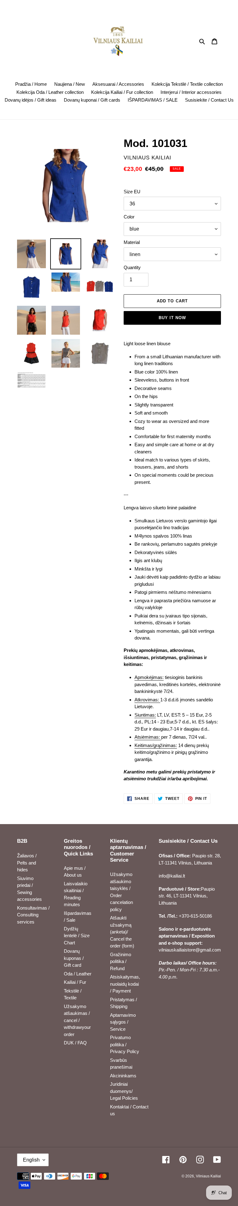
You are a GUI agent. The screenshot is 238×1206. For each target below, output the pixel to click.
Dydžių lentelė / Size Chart (77, 935)
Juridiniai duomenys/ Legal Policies (124, 1091)
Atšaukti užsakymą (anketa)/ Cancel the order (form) (122, 931)
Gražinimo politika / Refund (120, 961)
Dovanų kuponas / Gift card (74, 958)
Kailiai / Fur (75, 982)
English (31, 1159)
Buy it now (172, 317)
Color (129, 216)
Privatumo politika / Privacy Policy (124, 1044)
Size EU (132, 191)
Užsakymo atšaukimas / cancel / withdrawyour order (77, 1020)
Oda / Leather (77, 973)
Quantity (132, 267)
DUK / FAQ (75, 1042)
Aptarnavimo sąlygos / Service (123, 1022)
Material (132, 242)
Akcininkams (123, 1075)
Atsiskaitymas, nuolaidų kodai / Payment (125, 983)
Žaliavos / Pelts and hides (27, 862)
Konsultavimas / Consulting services (33, 914)
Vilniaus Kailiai (208, 1176)
